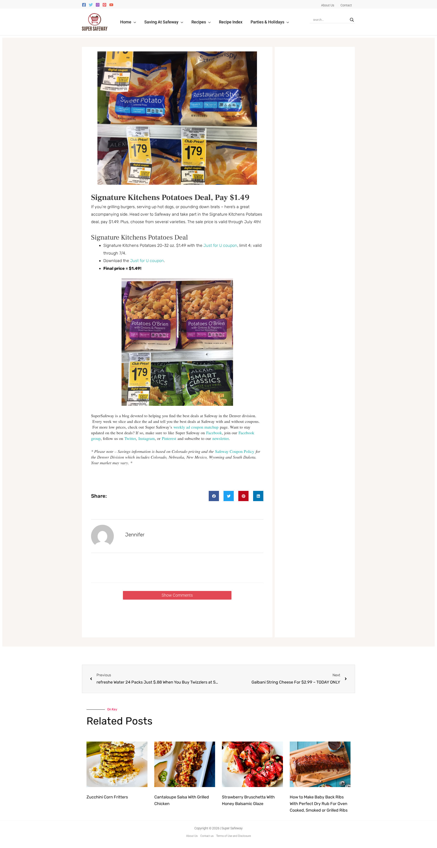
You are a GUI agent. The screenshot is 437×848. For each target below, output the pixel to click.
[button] (133, 22)
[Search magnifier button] (352, 20)
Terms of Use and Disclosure (233, 836)
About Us (192, 836)
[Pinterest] (104, 5)
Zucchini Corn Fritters (107, 797)
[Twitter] (91, 5)
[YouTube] (111, 5)
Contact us (206, 836)
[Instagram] (98, 5)
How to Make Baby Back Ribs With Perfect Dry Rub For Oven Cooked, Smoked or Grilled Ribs (319, 804)
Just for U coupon (220, 245)
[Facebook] (84, 5)
